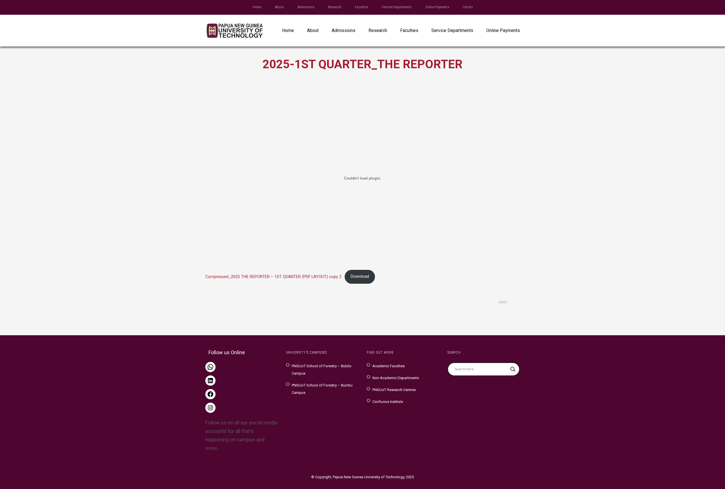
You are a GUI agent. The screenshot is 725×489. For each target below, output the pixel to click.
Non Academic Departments (395, 378)
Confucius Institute (387, 402)
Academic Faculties (388, 366)
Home (257, 7)
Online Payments (437, 7)
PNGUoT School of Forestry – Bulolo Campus (321, 369)
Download (360, 276)
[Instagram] (210, 408)
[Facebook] (210, 394)
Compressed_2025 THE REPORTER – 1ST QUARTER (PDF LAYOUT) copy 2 (273, 276)
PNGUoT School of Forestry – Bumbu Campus (322, 389)
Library (468, 7)
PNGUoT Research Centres (394, 390)
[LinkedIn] (210, 380)
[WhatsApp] (210, 367)
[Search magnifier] (513, 369)
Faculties (361, 7)
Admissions (305, 7)
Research (334, 7)
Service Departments (397, 7)
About (279, 7)
